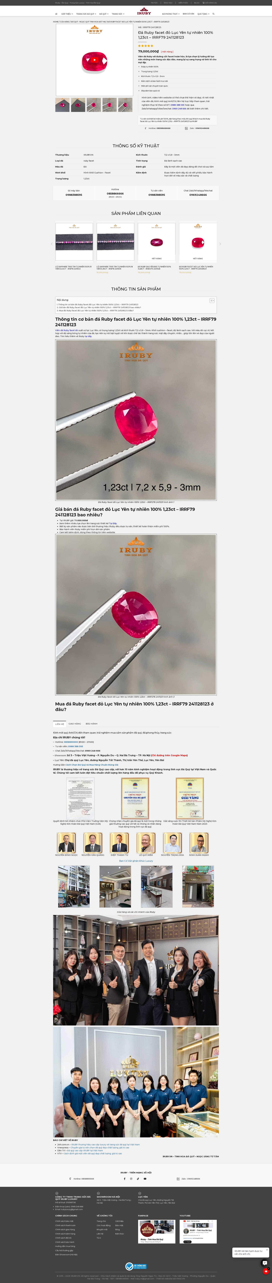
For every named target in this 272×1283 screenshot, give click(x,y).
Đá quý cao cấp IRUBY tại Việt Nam (85, 1150)
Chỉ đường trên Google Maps (169, 755)
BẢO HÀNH (91, 723)
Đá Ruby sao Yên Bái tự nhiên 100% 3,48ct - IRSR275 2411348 (113, 268)
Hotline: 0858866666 (84, 1179)
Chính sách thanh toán (65, 1225)
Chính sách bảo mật (64, 1221)
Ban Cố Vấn (188, 14)
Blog (196, 3)
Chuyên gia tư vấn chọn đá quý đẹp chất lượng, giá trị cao (100, 1147)
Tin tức (154, 3)
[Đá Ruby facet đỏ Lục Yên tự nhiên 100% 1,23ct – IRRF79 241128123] (62, 105)
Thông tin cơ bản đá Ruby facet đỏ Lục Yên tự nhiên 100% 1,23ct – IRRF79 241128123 (98, 304)
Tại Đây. (113, 523)
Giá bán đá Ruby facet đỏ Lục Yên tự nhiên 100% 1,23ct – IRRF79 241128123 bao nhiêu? (100, 307)
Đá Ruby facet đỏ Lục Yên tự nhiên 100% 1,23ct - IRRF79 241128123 (155, 268)
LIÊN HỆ (59, 724)
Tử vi (99, 1238)
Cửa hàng (65, 22)
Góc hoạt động (103, 1225)
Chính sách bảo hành (64, 1242)
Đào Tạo (168, 3)
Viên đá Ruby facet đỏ (66, 330)
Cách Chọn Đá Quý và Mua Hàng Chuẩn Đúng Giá (91, 765)
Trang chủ (101, 1221)
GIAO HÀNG (75, 723)
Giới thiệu (66, 14)
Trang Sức (117, 14)
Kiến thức (183, 3)
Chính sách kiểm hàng (65, 1234)
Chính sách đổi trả (63, 1238)
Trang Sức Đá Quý (85, 14)
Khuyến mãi (102, 1229)
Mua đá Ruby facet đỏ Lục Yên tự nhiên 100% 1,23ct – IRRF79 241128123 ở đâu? (96, 310)
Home (56, 22)
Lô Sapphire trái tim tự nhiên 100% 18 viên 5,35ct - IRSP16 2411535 (73, 268)
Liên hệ (100, 1234)
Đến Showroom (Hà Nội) (66, 1254)
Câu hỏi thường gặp (64, 1250)
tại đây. (88, 336)
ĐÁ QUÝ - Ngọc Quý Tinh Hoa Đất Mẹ (88, 22)
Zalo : (199, 128)
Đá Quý (102, 14)
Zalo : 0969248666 (191, 1179)
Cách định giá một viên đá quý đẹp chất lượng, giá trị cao (93, 1153)
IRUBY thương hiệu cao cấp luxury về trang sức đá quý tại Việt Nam (105, 1144)
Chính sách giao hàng (65, 1229)
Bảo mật (119, 1225)
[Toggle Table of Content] (210, 300)
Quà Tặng (202, 14)
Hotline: (159, 128)
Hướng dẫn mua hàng (65, 1246)
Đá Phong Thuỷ (170, 14)
